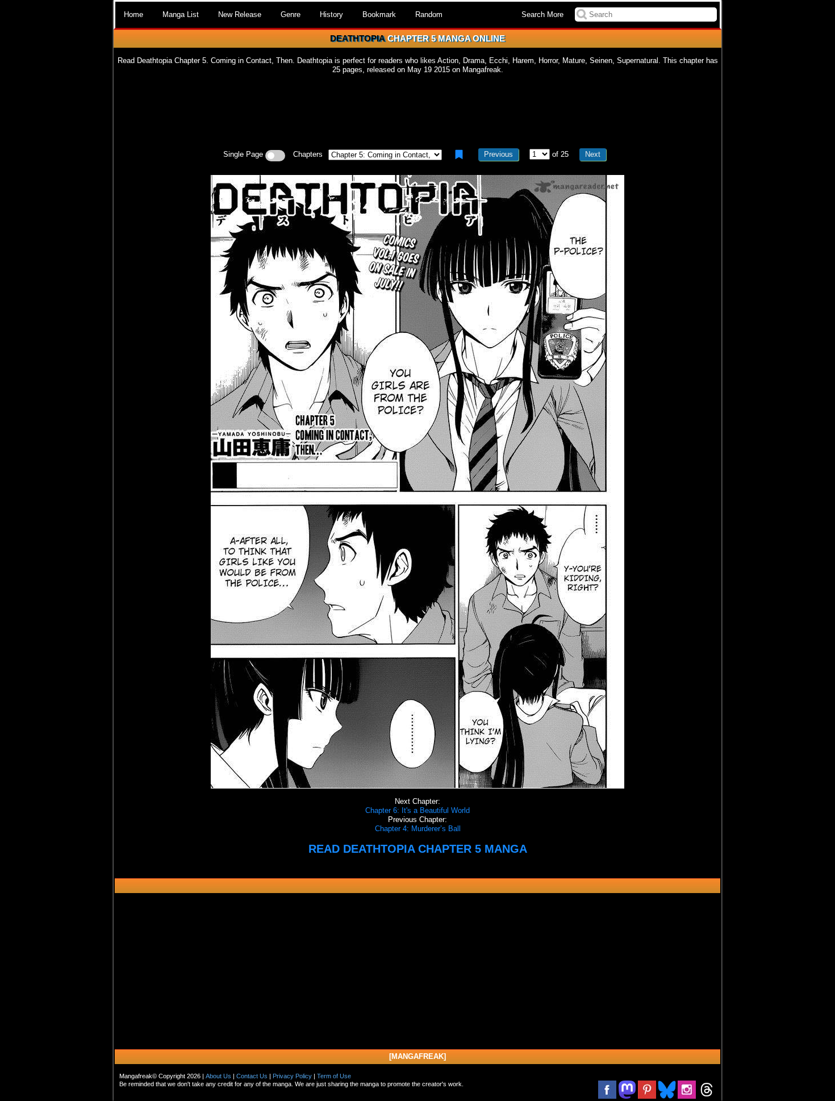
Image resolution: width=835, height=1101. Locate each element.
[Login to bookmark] (458, 154)
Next (592, 154)
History (331, 14)
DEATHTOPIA (357, 38)
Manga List (180, 14)
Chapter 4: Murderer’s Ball (418, 828)
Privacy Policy (292, 1076)
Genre (290, 14)
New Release (239, 14)
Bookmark (379, 14)
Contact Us (252, 1076)
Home (133, 14)
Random (428, 14)
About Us (218, 1076)
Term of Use (334, 1076)
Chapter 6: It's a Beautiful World (417, 810)
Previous (498, 154)
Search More (542, 14)
